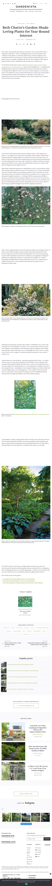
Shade (44, 631)
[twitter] (13, 4)
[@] (5, 809)
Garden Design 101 (20, 11)
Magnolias (9, 631)
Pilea (24, 631)
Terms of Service (28, 852)
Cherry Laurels (21, 23)
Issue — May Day (30, 23)
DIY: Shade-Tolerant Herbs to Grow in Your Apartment (19, 581)
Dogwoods (26, 627)
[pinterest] (6, 4)
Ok (26, 884)
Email (38, 856)
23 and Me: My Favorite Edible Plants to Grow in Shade (18, 579)
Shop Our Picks (37, 11)
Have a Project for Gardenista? (29, 862)
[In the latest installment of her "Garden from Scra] (26, 817)
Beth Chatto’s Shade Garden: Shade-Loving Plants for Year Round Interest (30, 414)
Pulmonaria (29, 631)
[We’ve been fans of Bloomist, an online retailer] (6, 817)
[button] (34, 3)
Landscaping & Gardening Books (42, 627)
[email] (15, 4)
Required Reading (37, 631)
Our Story (29, 847)
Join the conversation (26, 705)
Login (46, 3)
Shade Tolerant (6, 627)
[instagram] (8, 4)
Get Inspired (12, 11)
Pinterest (39, 847)
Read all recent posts (26, 793)
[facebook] (10, 4)
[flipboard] (4, 4)
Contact (28, 849)
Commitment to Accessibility (29, 858)
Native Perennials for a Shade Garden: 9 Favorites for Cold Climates (23, 583)
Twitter (38, 854)
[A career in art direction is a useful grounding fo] (45, 817)
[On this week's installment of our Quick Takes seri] (35, 817)
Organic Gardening (17, 631)
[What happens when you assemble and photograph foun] (16, 817)
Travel (26, 11)
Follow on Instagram (27, 823)
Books (13, 627)
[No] (50, 882)
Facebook (39, 852)
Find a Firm (31, 11)
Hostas (32, 627)
